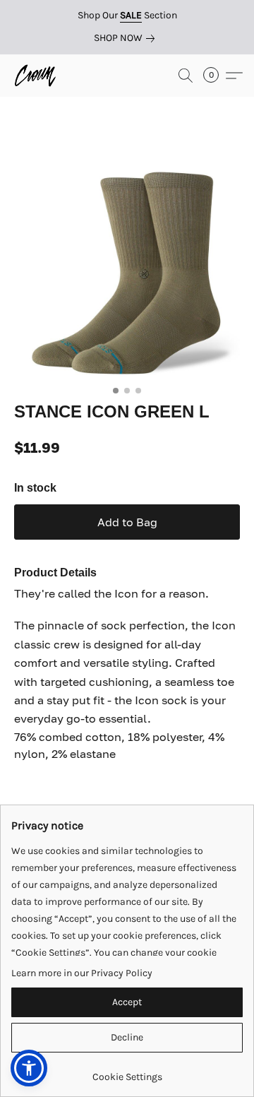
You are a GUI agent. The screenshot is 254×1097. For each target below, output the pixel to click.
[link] (127, 38)
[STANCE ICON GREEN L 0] (127, 266)
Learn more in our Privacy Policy (81, 973)
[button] (36, 75)
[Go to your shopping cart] (215, 76)
